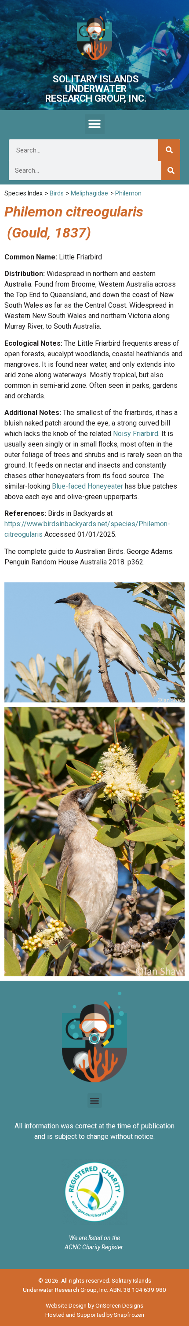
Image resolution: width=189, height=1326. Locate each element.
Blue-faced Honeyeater (87, 486)
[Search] (169, 150)
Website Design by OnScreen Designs (94, 1305)
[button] (95, 124)
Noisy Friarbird (135, 433)
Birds (57, 193)
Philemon (128, 193)
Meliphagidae (89, 193)
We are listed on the (94, 1237)
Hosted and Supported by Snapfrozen (94, 1314)
